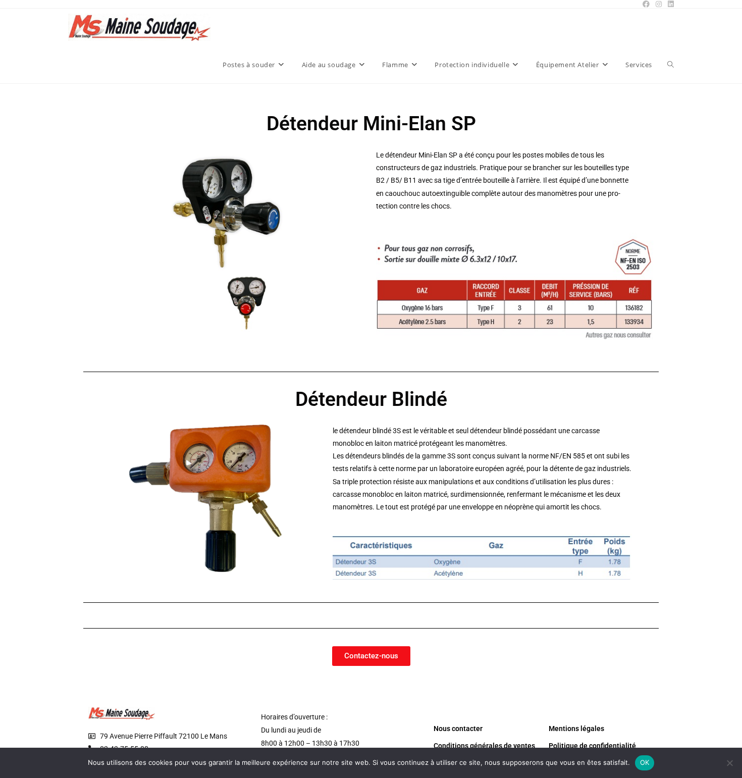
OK (645, 762)
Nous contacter (458, 728)
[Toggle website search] (670, 64)
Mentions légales (576, 728)
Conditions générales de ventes (484, 746)
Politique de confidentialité (592, 746)
